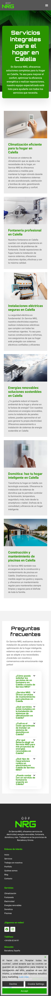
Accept (24, 991)
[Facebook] (6, 929)
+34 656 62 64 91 (11, 940)
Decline (13, 984)
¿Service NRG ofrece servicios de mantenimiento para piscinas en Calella (25, 697)
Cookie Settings (36, 984)
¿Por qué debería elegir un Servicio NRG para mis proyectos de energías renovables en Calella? (25, 747)
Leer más (24, 976)
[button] (46, 5)
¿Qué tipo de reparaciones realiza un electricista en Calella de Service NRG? (25, 764)
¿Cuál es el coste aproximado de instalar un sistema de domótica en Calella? (25, 729)
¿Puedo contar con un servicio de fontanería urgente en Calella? (25, 780)
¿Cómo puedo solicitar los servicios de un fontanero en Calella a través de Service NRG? (25, 681)
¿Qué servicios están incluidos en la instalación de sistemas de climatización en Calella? (25, 712)
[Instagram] (12, 929)
